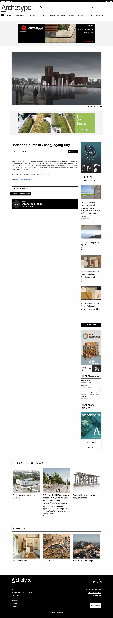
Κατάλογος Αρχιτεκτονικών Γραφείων (87, 7)
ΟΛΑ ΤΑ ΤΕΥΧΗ (91, 442)
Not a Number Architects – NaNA (25, 179)
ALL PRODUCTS (91, 325)
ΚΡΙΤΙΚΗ (71, 15)
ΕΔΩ (48, 174)
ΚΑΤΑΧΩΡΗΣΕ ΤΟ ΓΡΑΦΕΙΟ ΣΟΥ (93, 589)
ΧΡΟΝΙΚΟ (80, 15)
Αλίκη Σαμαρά (83, 398)
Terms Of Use (59, 614)
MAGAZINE (10, 19)
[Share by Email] (101, 106)
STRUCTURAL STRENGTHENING (57, 15)
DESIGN (90, 15)
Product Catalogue (104, 7)
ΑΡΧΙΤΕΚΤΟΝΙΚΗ (20, 15)
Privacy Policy (53, 614)
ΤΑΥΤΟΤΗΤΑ (15, 600)
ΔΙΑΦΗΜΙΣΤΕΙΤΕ (97, 595)
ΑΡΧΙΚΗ (9, 15)
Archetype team (83, 382)
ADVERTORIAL (100, 15)
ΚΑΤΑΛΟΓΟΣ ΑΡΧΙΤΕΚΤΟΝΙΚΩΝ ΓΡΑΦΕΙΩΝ (22, 592)
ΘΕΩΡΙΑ (42, 15)
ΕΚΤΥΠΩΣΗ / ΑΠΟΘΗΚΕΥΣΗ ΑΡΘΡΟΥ (21, 194)
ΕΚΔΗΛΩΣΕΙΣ (32, 15)
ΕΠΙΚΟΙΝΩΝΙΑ (15, 606)
